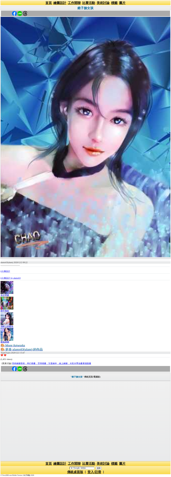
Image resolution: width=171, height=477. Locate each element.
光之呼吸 (5, 295)
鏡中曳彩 (5, 311)
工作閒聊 (74, 3)
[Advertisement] (85, 421)
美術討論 (103, 3)
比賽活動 (88, 3)
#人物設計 (5, 271)
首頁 (48, 3)
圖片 (122, 3)
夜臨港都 (5, 342)
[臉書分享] (14, 13)
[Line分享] (19, 13)
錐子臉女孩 (85, 8)
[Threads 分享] (25, 13)
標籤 (114, 3)
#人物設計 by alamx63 (11, 278)
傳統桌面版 (75, 472)
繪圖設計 (59, 3)
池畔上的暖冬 (7, 326)
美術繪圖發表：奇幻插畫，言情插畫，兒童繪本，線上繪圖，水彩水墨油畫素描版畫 (51, 363)
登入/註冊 (94, 472)
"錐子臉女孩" (77, 377)
